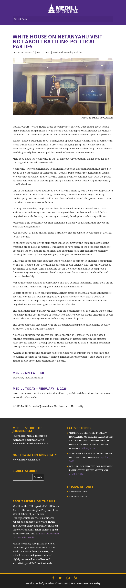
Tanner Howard (25, 52)
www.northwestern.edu (26, 459)
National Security (63, 52)
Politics (78, 52)
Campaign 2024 (78, 491)
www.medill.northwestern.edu (30, 443)
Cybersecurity (78, 496)
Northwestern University (85, 583)
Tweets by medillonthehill (28, 377)
